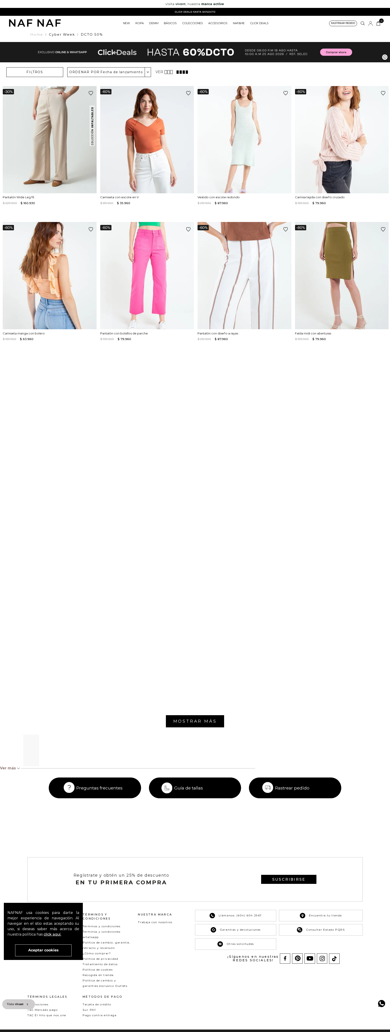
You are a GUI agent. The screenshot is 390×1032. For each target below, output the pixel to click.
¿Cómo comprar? (97, 953)
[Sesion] (370, 23)
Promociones (38, 1004)
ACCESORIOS (218, 23)
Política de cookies (98, 969)
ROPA (139, 23)
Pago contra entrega (99, 1015)
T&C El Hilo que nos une (46, 1015)
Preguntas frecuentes (99, 788)
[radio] (169, 72)
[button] (343, 23)
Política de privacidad (100, 958)
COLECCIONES (192, 23)
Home (36, 34)
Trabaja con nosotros (155, 922)
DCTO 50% (92, 34)
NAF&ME (239, 23)
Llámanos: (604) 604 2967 (240, 915)
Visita (15, 1004)
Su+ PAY (89, 1009)
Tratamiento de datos (100, 964)
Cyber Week (62, 34)
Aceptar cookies (43, 950)
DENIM (153, 23)
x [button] (27, 1004)
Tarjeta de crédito (97, 1004)
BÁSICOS (170, 23)
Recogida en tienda (98, 975)
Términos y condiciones (101, 926)
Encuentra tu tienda (325, 915)
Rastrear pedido (292, 788)
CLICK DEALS (259, 23)
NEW (126, 23)
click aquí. (52, 934)
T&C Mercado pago (42, 1009)
